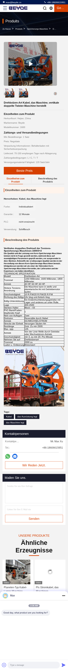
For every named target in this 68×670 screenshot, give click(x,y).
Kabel (9, 416)
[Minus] (63, 595)
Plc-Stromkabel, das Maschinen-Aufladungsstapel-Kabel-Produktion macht (50, 589)
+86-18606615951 (55, 2)
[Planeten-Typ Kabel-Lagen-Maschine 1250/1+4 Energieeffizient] (18, 572)
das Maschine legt (15, 422)
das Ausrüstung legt (27, 416)
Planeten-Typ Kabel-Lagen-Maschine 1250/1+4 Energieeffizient (15, 589)
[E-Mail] (15, 456)
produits (18, 29)
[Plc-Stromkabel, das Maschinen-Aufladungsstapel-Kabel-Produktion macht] (50, 572)
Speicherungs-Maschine (37, 29)
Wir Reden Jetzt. (34, 465)
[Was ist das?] (7, 456)
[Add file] (4, 664)
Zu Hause (7, 29)
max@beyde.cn (13, 2)
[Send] (63, 664)
